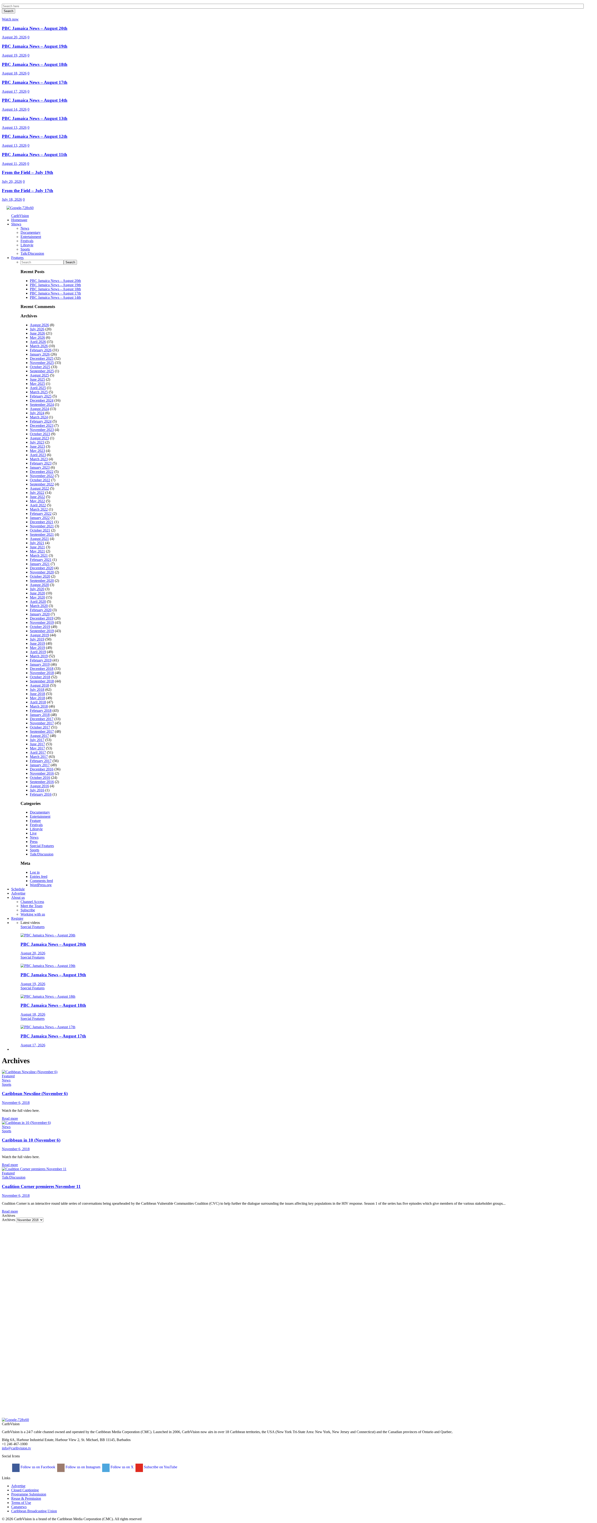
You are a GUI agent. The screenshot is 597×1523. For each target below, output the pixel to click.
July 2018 (37, 690)
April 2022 (38, 505)
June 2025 (37, 379)
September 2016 (42, 782)
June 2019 (37, 643)
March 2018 (39, 706)
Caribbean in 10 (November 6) (31, 1140)
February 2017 (41, 761)
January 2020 (40, 614)
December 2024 (41, 400)
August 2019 (39, 635)
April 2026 (38, 342)
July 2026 (37, 329)
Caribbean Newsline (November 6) (35, 1093)
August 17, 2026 (14, 91)
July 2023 (37, 442)
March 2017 (39, 757)
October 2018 (40, 677)
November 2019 (42, 622)
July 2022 (37, 493)
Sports (34, 850)
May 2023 (37, 451)
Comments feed (41, 881)
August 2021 (39, 539)
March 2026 (39, 346)
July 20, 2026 (12, 181)
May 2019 (37, 648)
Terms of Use (21, 1503)
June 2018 (37, 694)
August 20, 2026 (14, 37)
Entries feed (38, 877)
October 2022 (40, 480)
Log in (35, 872)
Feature (35, 821)
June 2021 (37, 547)
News (34, 837)
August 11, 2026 (14, 164)
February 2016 (41, 794)
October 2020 (40, 576)
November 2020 (42, 572)
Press (34, 842)
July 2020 (37, 589)
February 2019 (41, 660)
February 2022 (41, 514)
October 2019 (40, 627)
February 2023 (41, 463)
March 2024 (39, 417)
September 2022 (42, 484)
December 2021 (41, 522)
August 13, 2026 (14, 127)
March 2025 (39, 392)
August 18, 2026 (14, 73)
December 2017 (41, 719)
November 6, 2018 (16, 1103)
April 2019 (38, 652)
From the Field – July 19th (27, 172)
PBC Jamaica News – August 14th (34, 100)
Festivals (36, 825)
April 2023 (38, 455)
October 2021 (40, 530)
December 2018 (41, 669)
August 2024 (39, 409)
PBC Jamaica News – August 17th (34, 82)
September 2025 (42, 371)
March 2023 (39, 459)
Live (33, 833)
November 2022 (42, 476)
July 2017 (37, 740)
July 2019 (37, 639)
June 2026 (37, 333)
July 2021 (37, 543)
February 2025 (41, 396)
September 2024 (42, 405)
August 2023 (39, 438)
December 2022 (41, 472)
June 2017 (37, 744)
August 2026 (39, 325)
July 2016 (37, 790)
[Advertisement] (142, 1254)
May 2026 (37, 337)
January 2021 (40, 564)
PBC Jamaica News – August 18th (34, 64)
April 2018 (38, 702)
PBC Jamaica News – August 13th (34, 118)
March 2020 (39, 606)
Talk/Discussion (41, 854)
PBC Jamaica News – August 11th (34, 154)
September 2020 (42, 581)
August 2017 (39, 736)
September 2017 (42, 731)
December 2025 (41, 358)
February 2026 (41, 350)
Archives (8, 1220)
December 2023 (41, 425)
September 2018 (42, 681)
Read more (10, 1118)
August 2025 (39, 375)
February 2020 (41, 610)
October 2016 (40, 778)
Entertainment (40, 816)
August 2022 (39, 488)
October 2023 (40, 434)
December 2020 (41, 568)
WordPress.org (41, 885)
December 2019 (41, 618)
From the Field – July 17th (27, 190)
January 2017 (40, 765)
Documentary (40, 812)
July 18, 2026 (12, 199)
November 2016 (42, 773)
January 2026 (40, 354)
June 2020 (37, 593)
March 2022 (39, 509)
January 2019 (40, 664)
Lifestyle (36, 829)
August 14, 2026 (14, 109)
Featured (8, 1076)
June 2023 (37, 446)
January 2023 (40, 467)
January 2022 (40, 518)
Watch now (10, 19)
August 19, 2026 (14, 55)
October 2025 (40, 367)
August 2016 (39, 786)
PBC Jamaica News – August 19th (34, 46)
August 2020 (39, 585)
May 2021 (37, 551)
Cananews (19, 1507)
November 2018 (42, 673)
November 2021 (42, 526)
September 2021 (42, 534)
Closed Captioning (25, 1490)
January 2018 (40, 715)
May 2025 (37, 384)
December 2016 (41, 769)
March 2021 (39, 555)
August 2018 (39, 685)
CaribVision (20, 216)
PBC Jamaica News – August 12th (34, 136)
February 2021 (41, 560)
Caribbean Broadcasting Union (34, 1511)
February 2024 (41, 421)
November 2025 (42, 363)
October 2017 (40, 727)
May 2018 (37, 698)
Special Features (42, 846)
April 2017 (38, 752)
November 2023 (42, 430)
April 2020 (38, 602)
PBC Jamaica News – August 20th (34, 28)
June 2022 (37, 497)
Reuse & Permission (26, 1498)
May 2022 (37, 501)
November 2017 (42, 723)
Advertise (18, 1486)
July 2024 (37, 413)
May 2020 (37, 597)
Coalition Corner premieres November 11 (41, 1186)
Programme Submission (28, 1494)
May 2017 (37, 748)
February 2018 (41, 710)
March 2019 (39, 656)
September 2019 (42, 631)
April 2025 (38, 388)
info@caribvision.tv (16, 1448)
